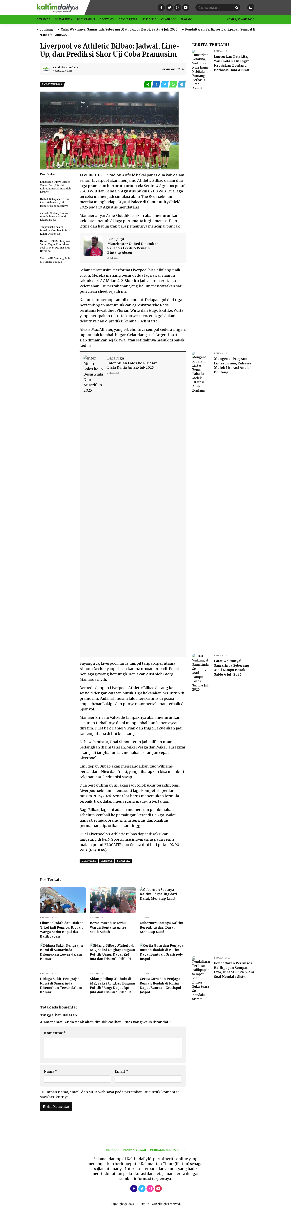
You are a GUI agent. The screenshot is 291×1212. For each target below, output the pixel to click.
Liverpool (139, 270)
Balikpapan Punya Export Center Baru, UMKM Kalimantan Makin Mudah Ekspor (55, 186)
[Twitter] (169, 7)
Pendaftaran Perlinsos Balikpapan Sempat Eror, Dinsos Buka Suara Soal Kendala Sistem (221, 29)
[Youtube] (185, 7)
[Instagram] (177, 7)
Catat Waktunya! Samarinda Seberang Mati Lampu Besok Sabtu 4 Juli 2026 (85, 29)
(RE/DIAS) (97, 850)
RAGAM (186, 19)
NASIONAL (149, 19)
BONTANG (107, 19)
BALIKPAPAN (86, 19)
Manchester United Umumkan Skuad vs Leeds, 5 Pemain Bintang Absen (133, 248)
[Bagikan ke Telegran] (182, 84)
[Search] (237, 8)
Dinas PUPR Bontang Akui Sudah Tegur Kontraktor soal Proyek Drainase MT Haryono (55, 246)
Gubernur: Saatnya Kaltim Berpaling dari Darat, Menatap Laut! (161, 927)
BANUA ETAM (128, 19)
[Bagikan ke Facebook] (156, 84)
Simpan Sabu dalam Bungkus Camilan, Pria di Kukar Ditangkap (55, 230)
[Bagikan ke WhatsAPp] (173, 84)
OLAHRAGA (169, 19)
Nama (50, 1071)
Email (121, 1071)
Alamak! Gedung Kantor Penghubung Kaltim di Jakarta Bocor (54, 216)
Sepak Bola (123, 861)
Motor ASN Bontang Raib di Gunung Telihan (55, 260)
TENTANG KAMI (134, 1150)
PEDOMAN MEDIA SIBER (167, 1150)
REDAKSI (112, 1150)
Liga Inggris (89, 861)
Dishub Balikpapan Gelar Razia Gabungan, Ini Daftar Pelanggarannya (54, 202)
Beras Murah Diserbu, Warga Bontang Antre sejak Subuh (108, 927)
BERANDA (43, 19)
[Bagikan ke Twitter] (165, 84)
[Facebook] (161, 7)
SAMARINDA (63, 19)
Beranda (43, 35)
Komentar (55, 1033)
